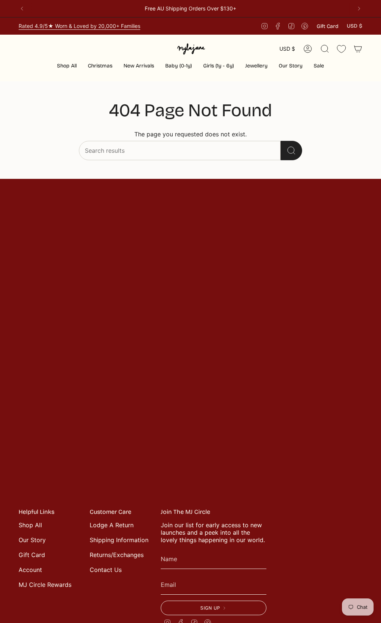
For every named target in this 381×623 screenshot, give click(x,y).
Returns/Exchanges (117, 555)
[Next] (359, 8)
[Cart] (357, 48)
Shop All (30, 525)
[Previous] (22, 8)
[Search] (291, 150)
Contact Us (106, 569)
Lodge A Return (112, 525)
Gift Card (328, 26)
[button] (100, 66)
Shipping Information (119, 540)
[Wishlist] (341, 49)
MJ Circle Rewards (45, 584)
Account (30, 569)
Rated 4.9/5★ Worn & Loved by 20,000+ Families (79, 26)
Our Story (32, 540)
